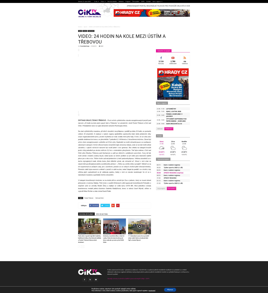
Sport (80, 31)
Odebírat (173, 57)
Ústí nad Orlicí (99, 198)
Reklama (121, 1)
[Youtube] (96, 280)
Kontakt (148, 1)
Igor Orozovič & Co (174, 124)
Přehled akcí (169, 128)
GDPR (142, 1)
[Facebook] (84, 280)
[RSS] (90, 280)
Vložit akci (159, 128)
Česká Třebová (88, 198)
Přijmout (170, 290)
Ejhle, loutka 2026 (173, 111)
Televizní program (163, 159)
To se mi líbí (161, 57)
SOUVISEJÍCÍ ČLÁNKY (86, 214)
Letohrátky (171, 109)
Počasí (159, 136)
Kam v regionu (157, 1)
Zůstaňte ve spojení (163, 51)
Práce (102, 1)
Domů (80, 27)
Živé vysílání (135, 1)
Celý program (161, 188)
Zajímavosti (91, 31)
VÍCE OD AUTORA (102, 214)
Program (128, 1)
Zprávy (84, 31)
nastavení (152, 291)
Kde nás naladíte (112, 1)
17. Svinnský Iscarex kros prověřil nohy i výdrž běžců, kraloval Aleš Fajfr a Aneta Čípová (138, 238)
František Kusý (84, 46)
